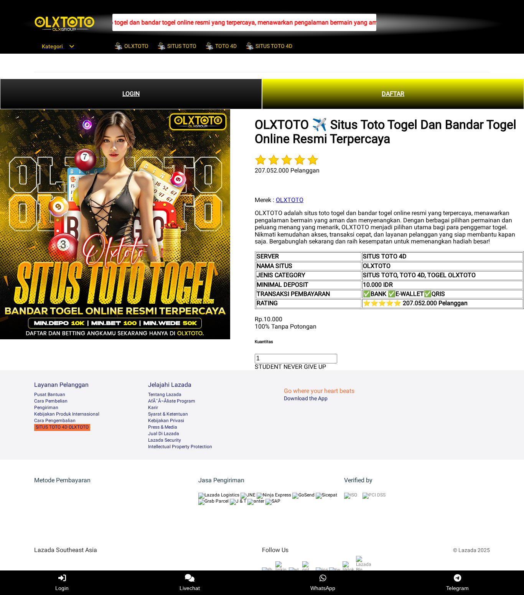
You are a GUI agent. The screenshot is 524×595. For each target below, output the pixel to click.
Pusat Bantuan (49, 394)
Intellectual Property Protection (180, 446)
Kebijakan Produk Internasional (66, 414)
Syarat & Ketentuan (168, 414)
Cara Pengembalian (55, 420)
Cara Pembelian (51, 401)
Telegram (457, 588)
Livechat (190, 588)
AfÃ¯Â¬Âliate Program (171, 401)
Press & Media (162, 427)
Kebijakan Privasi (166, 420)
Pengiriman (46, 407)
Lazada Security (164, 440)
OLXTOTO (289, 200)
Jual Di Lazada (163, 433)
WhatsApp (322, 588)
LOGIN (131, 93)
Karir (153, 407)
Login (62, 588)
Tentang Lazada (164, 394)
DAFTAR (393, 93)
